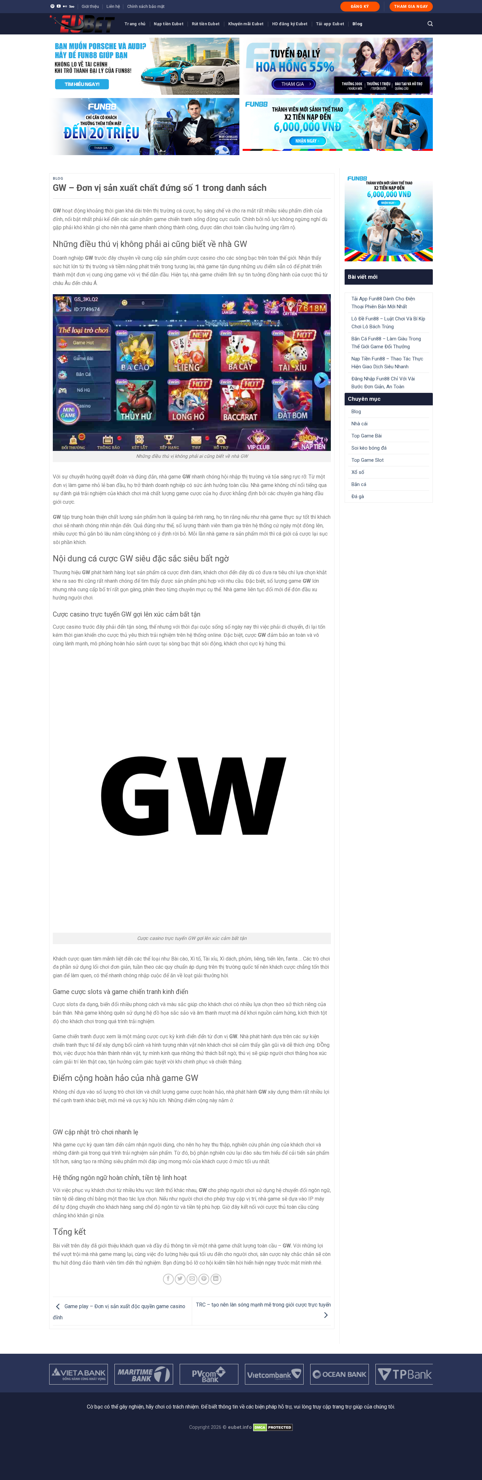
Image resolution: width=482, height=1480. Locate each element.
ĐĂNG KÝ (360, 6)
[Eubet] (82, 24)
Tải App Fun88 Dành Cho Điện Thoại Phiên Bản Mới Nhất (383, 303)
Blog (357, 23)
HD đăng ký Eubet (290, 23)
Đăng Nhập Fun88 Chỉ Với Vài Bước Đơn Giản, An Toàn (383, 383)
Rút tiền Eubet (206, 23)
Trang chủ (135, 23)
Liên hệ (113, 6)
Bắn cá (358, 484)
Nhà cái (359, 424)
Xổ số (357, 472)
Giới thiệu (90, 6)
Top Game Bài (366, 436)
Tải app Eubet (330, 23)
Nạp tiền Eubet (168, 23)
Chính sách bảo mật (146, 6)
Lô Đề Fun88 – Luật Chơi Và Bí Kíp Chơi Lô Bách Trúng (388, 323)
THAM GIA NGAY (411, 6)
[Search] (430, 23)
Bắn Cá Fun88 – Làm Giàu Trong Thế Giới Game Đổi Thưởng (386, 343)
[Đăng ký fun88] (389, 217)
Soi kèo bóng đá (369, 448)
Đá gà (357, 496)
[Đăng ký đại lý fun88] (144, 66)
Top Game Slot (367, 460)
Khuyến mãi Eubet (246, 23)
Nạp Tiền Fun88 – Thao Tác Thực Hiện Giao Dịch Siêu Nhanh (387, 363)
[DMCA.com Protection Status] (273, 1427)
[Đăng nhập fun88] (338, 126)
